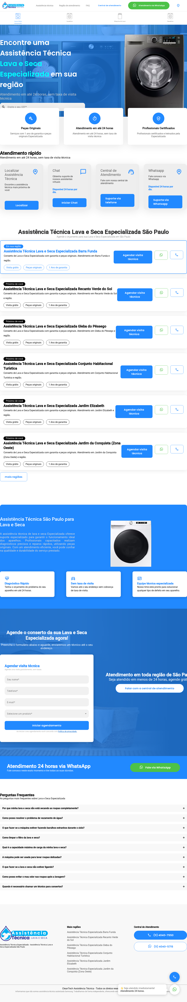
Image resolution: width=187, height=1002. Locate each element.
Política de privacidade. (67, 731)
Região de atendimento (69, 5)
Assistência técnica (44, 5)
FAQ (88, 5)
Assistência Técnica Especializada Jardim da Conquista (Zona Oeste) (90, 970)
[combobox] (46, 715)
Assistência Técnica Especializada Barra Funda (91, 932)
